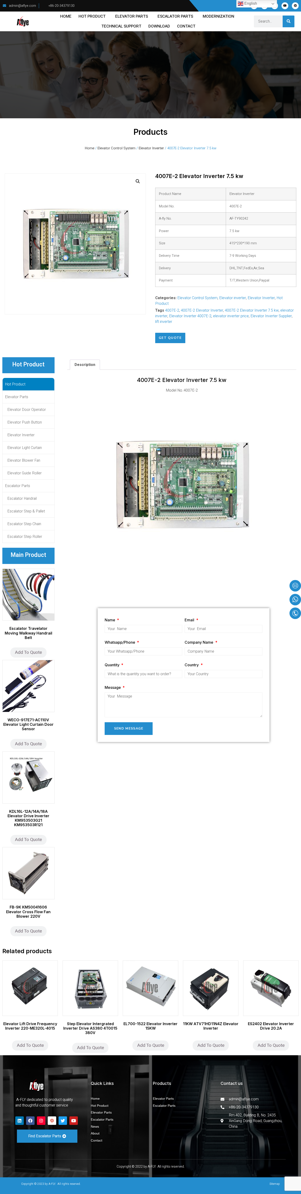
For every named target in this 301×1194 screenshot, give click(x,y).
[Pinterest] (295, 5)
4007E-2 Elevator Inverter (202, 310)
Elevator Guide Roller (24, 473)
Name (110, 620)
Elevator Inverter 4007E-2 (190, 316)
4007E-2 (172, 310)
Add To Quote (28, 652)
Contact (186, 26)
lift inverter (163, 322)
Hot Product (92, 16)
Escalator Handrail (22, 498)
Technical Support (121, 26)
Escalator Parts (175, 16)
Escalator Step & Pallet (26, 511)
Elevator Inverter (151, 148)
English (250, 3)
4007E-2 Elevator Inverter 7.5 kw (252, 310)
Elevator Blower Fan (23, 460)
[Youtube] (284, 5)
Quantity (112, 664)
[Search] (288, 21)
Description (85, 365)
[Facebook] (30, 1120)
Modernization (218, 16)
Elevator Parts (131, 16)
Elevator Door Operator (26, 410)
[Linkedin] (19, 1120)
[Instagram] (41, 1120)
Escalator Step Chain (24, 524)
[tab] (85, 365)
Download (159, 26)
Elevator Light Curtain (24, 448)
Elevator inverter (232, 298)
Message (113, 687)
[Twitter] (63, 1120)
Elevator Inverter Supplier (271, 316)
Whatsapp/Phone (120, 642)
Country (192, 664)
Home (65, 16)
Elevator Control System (116, 148)
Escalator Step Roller (24, 536)
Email (190, 620)
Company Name (199, 642)
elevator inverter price (231, 316)
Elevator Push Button (24, 422)
